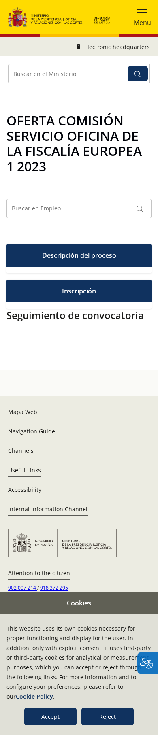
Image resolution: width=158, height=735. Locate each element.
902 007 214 (22, 587)
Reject (107, 716)
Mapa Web (22, 412)
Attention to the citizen (39, 573)
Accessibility (24, 489)
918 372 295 (54, 587)
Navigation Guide (31, 431)
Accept (50, 716)
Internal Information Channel (48, 509)
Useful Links (24, 470)
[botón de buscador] (138, 73)
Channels (21, 451)
